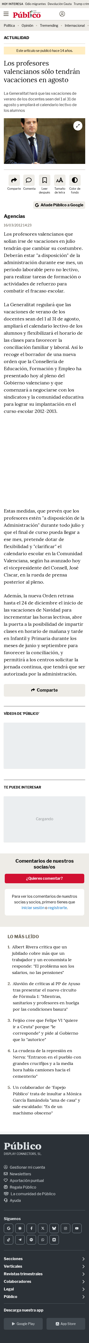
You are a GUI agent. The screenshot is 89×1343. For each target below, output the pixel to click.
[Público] (36, 14)
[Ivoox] (54, 1239)
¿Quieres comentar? (44, 878)
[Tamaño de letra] (60, 180)
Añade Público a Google (62, 205)
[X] (42, 1228)
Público (23, 1147)
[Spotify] (31, 1239)
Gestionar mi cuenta (27, 1167)
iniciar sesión (33, 908)
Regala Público (22, 1187)
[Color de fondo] (75, 180)
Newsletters (20, 1174)
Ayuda (15, 1200)
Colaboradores (17, 1281)
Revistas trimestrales (23, 1274)
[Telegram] (20, 1239)
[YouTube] (77, 1228)
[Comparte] (14, 180)
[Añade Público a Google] (8, 1228)
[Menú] (6, 14)
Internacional (75, 25)
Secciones (13, 1259)
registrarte (57, 908)
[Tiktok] (8, 1239)
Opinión (27, 25)
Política (9, 25)
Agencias (14, 216)
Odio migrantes (35, 4)
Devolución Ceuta (60, 4)
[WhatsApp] (42, 1239)
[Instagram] (65, 1228)
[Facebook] (31, 1228)
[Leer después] (44, 180)
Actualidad (16, 38)
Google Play (26, 1324)
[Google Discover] (20, 1228)
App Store (68, 1324)
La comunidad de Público (33, 1194)
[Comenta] (29, 180)
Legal (9, 1289)
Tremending (49, 25)
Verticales (13, 1266)
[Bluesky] (54, 1228)
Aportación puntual (26, 1180)
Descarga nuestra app (23, 1310)
